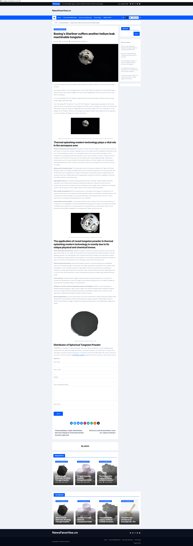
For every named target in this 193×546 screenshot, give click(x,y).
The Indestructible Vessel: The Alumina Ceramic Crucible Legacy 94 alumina (129, 77)
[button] (140, 18)
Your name (57, 362)
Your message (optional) (61, 384)
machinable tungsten (78, 355)
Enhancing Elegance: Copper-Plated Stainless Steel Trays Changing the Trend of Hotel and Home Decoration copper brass (69, 433)
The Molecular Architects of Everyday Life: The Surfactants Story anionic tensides (129, 69)
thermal (85, 41)
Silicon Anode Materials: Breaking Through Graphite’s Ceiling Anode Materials (62, 480)
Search (125, 28)
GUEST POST (107, 17)
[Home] (54, 17)
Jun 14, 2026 (108, 482)
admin (86, 446)
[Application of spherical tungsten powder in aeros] (85, 323)
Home (59, 17)
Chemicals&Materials (70, 17)
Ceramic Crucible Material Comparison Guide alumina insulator (84, 479)
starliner (79, 41)
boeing (74, 41)
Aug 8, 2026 (64, 482)
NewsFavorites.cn (61, 10)
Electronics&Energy (85, 17)
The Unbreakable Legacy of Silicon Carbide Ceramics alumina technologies (106, 480)
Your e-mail (57, 369)
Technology (97, 17)
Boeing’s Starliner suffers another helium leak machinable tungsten (84, 35)
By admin (56, 41)
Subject (56, 377)
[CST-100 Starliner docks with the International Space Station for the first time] (85, 224)
